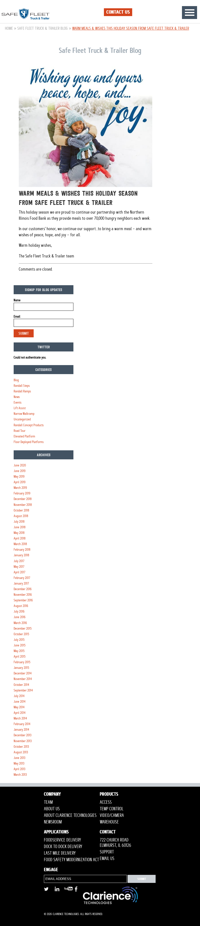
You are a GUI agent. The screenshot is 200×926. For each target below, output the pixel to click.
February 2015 (22, 662)
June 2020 (20, 465)
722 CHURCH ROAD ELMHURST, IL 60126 (115, 842)
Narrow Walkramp (24, 413)
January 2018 (21, 555)
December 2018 (23, 499)
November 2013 (23, 741)
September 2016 (23, 600)
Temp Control (111, 809)
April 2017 (19, 572)
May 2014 (19, 707)
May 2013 (19, 763)
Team (48, 802)
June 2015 (20, 645)
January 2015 (21, 667)
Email (17, 316)
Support (107, 852)
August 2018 (21, 516)
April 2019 (19, 482)
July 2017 (19, 561)
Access (106, 802)
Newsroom (53, 822)
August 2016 (21, 606)
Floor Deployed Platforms (29, 442)
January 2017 (21, 583)
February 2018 (22, 549)
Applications (56, 832)
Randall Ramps (22, 391)
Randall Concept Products (29, 425)
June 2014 (20, 701)
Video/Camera (112, 815)
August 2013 (21, 752)
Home (9, 28)
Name (17, 300)
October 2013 (21, 746)
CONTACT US (118, 12)
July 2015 (19, 639)
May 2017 (19, 566)
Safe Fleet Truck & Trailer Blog (42, 28)
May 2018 (19, 532)
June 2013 (19, 758)
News (17, 397)
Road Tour (19, 430)
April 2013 (19, 769)
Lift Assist (20, 408)
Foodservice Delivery (62, 840)
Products (109, 795)
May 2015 (19, 651)
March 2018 (20, 544)
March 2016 (20, 623)
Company (52, 795)
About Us (52, 809)
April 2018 (20, 538)
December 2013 (22, 735)
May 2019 (19, 476)
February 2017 (22, 578)
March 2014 (20, 718)
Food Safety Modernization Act (71, 860)
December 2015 (23, 628)
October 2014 (21, 684)
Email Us (107, 858)
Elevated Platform (24, 436)
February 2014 (22, 724)
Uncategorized (22, 419)
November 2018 (23, 504)
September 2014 (23, 690)
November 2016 (23, 594)
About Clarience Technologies (70, 815)
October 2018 (21, 510)
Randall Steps (22, 385)
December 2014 (23, 673)
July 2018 (19, 521)
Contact (108, 832)
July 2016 (19, 611)
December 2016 (22, 589)
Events (17, 402)
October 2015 (21, 634)
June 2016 (19, 617)
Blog (16, 380)
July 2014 (19, 696)
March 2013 (20, 774)
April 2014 (20, 712)
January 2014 (21, 729)
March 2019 (20, 487)
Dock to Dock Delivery (63, 847)
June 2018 (20, 527)
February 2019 (22, 493)
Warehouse (109, 822)
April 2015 (20, 656)
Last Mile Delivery (60, 853)
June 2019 (19, 471)
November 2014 (23, 679)
